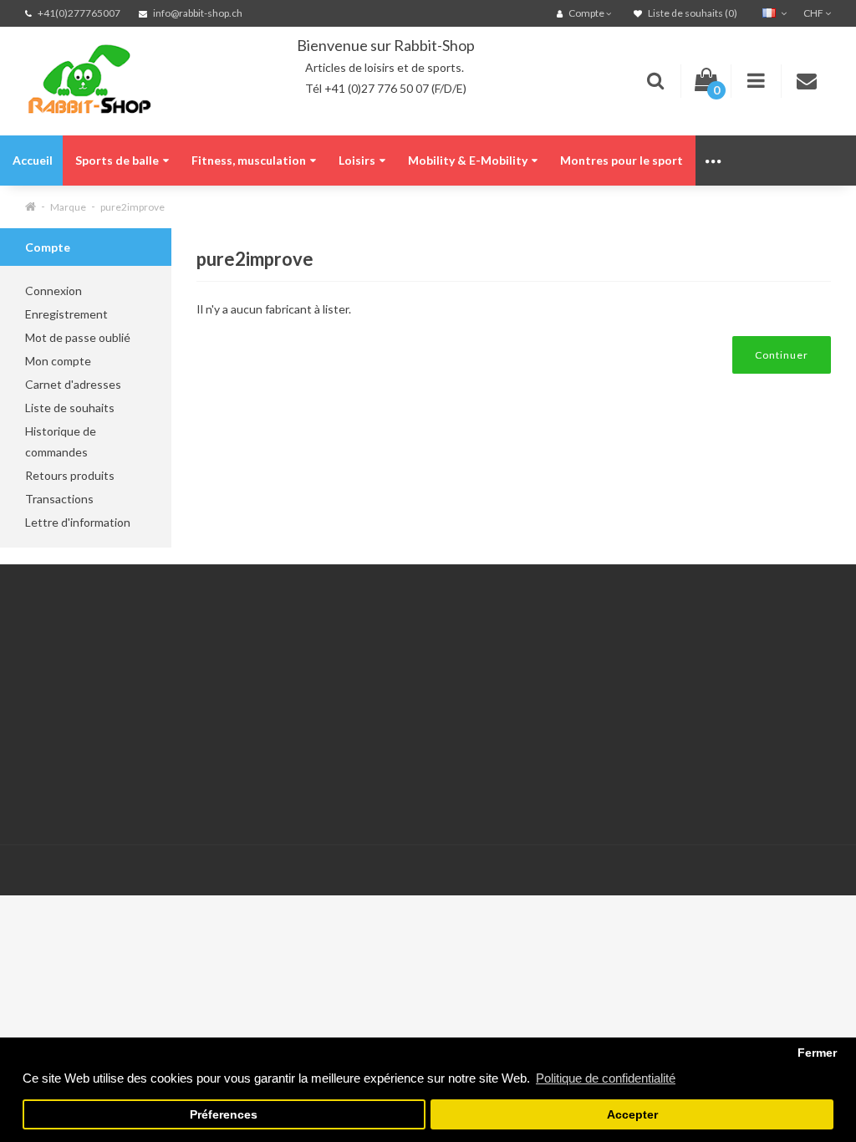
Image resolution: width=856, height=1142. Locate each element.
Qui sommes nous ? (75, 683)
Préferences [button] (223, 1115)
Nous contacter (205, 662)
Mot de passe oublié (77, 337)
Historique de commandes (60, 441)
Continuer (781, 355)
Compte (185, 683)
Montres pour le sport (621, 160)
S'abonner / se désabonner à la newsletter (343, 746)
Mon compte (58, 361)
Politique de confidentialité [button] (605, 1078)
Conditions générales (81, 767)
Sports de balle (117, 160)
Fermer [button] (817, 1053)
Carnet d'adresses (73, 384)
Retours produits (70, 475)
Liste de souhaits (70, 407)
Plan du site (332, 788)
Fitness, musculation (248, 160)
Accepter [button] (632, 1115)
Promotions (332, 704)
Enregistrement (66, 314)
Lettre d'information (77, 522)
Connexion (53, 290)
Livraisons (51, 704)
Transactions (59, 499)
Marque (68, 207)
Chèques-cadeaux (349, 683)
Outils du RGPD (67, 662)
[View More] (714, 160)
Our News (328, 662)
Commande (193, 746)
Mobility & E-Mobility (467, 160)
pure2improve (132, 207)
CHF (814, 13)
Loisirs (357, 160)
